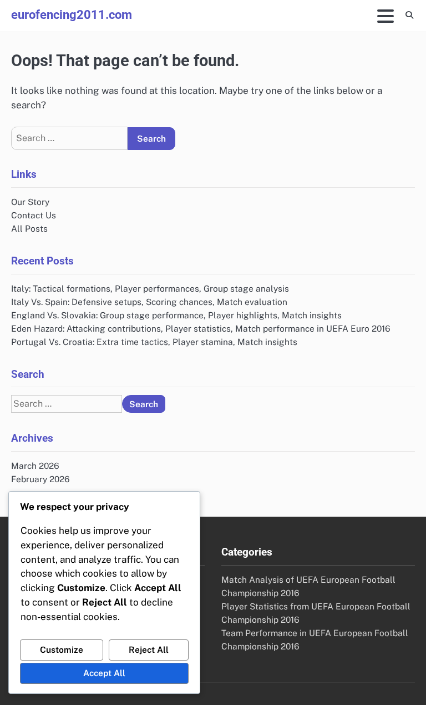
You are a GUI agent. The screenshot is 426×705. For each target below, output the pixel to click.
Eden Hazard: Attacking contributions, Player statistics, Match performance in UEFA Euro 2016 (200, 328)
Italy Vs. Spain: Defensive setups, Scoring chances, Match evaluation (149, 302)
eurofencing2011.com (71, 14)
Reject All (149, 649)
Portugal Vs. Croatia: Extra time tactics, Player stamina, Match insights (154, 342)
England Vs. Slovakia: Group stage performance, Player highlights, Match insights (176, 315)
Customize (61, 649)
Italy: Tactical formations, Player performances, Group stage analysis (150, 288)
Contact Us (33, 215)
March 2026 (35, 466)
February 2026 (40, 479)
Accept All (104, 673)
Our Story (30, 202)
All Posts (29, 228)
